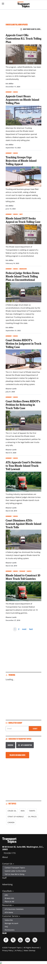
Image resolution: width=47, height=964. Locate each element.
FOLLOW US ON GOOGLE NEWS (17, 755)
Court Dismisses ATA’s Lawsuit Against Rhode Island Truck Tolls (23, 523)
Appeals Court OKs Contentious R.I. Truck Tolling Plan (23, 38)
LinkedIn (27, 940)
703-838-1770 (9, 853)
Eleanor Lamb (11, 388)
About (5, 857)
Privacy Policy (7, 950)
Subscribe (10, 745)
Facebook (5, 940)
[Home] (23, 5)
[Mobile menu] (3, 3)
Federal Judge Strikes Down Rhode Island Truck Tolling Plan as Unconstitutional (22, 276)
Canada (11, 822)
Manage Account (11, 923)
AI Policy (18, 950)
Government (9, 92)
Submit (35, 728)
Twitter (13, 940)
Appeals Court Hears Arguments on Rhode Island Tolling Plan (22, 99)
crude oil (12, 811)
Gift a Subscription (26, 745)
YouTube (20, 940)
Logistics (29, 571)
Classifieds (7, 891)
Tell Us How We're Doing (14, 874)
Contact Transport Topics (15, 867)
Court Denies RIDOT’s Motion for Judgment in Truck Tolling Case (23, 343)
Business (15, 92)
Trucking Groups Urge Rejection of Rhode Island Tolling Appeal (21, 160)
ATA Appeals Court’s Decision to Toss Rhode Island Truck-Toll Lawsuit (23, 465)
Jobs (6, 895)
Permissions (9, 930)
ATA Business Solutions (14, 909)
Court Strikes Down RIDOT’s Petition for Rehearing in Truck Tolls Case (23, 404)
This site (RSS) (34, 940)
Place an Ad (9, 901)
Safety (21, 214)
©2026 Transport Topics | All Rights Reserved (20, 947)
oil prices (32, 816)
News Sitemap (29, 950)
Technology (22, 571)
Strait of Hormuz (16, 816)
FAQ (6, 926)
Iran (23, 811)
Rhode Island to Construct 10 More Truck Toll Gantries (23, 577)
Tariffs (32, 811)
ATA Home (9, 912)
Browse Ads (9, 898)
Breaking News (23, 269)
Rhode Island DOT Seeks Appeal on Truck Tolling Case (23, 220)
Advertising (7, 884)
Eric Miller (9, 83)
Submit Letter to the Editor (15, 871)
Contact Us (7, 863)
